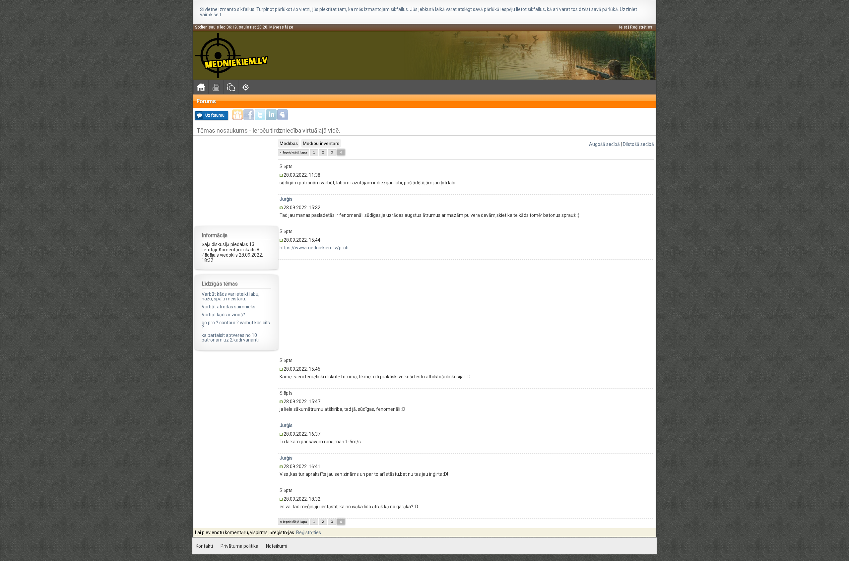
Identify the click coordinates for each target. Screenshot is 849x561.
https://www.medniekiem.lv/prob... (316, 247)
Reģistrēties (641, 27)
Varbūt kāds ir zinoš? (223, 314)
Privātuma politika (239, 546)
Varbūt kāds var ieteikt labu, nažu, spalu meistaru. (230, 296)
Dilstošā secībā (638, 144)
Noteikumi (276, 546)
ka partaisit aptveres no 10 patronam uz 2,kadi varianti (230, 338)
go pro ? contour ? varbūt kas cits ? (236, 325)
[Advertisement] (236, 180)
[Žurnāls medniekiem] (215, 87)
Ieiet (623, 27)
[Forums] (230, 87)
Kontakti (204, 546)
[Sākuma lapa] (200, 87)
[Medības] (245, 87)
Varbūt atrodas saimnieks (228, 306)
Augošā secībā (604, 144)
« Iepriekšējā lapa (293, 152)
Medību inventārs (321, 143)
